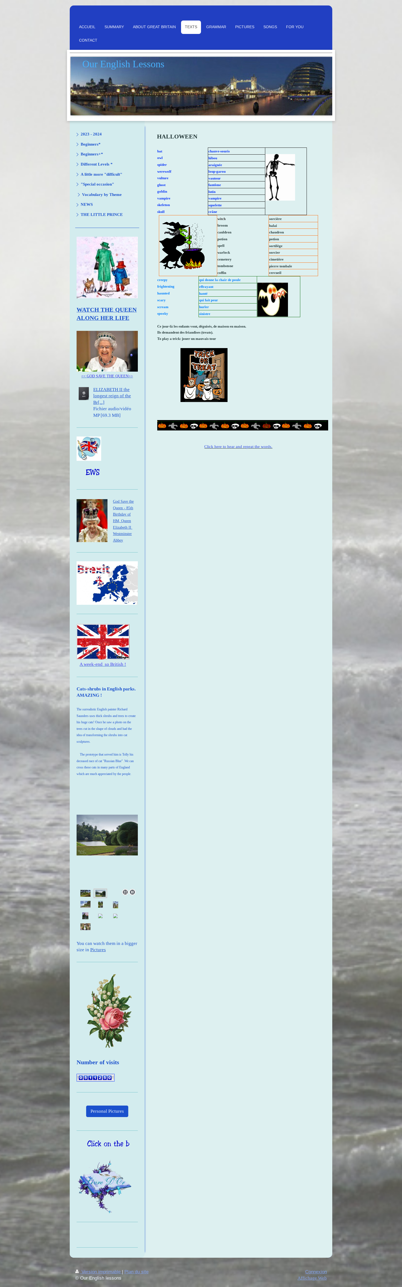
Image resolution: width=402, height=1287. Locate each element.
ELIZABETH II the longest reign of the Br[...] (112, 396)
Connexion (316, 1271)
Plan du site (136, 1271)
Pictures (98, 949)
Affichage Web (312, 1278)
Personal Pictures (107, 1111)
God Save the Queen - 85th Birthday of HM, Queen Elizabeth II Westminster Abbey (123, 520)
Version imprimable (101, 1271)
